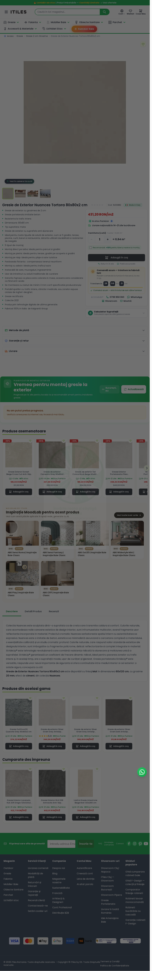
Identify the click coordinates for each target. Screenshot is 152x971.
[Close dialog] (102, 436)
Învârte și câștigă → (75, 533)
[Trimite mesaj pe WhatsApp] (142, 772)
